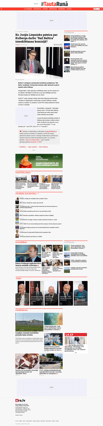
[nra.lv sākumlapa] (36, 3)
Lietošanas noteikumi (36, 421)
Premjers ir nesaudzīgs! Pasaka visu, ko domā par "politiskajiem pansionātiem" (44, 186)
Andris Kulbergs (43, 147)
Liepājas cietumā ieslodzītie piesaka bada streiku (79, 268)
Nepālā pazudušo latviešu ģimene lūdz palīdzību (78, 52)
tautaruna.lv (17, 44)
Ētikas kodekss (48, 421)
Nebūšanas (53, 9)
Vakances (53, 421)
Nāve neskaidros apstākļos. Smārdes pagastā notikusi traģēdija (37, 215)
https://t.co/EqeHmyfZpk (32, 140)
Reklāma (20, 421)
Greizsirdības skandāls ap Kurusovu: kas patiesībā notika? (35, 211)
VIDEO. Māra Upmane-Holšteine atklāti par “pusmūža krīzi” (58, 268)
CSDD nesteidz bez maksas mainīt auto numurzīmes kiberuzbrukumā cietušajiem (20, 186)
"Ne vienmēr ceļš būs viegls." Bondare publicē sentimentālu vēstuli (46, 255)
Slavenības (28, 9)
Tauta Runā (20, 31)
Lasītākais (69, 32)
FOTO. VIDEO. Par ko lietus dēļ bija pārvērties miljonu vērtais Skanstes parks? (41, 224)
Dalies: (34, 150)
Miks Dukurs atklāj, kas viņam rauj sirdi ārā (31, 202)
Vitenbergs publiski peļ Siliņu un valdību (31, 236)
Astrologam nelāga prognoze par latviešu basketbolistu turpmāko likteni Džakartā (39, 228)
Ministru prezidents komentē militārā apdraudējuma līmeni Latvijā (33, 185)
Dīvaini (45, 9)
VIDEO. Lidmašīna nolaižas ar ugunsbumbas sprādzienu (79, 261)
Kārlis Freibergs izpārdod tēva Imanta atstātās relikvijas (28, 264)
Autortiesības (43, 421)
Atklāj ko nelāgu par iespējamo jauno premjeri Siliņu (34, 198)
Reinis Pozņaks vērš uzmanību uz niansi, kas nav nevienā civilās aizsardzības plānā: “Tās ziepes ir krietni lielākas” (79, 61)
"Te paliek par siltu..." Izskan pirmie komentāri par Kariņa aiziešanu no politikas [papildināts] (38, 207)
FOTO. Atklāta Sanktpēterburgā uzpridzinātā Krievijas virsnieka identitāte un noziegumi (50, 371)
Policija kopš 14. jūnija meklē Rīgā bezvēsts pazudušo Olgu (35, 232)
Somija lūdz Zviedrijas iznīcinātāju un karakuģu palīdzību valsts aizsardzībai (79, 254)
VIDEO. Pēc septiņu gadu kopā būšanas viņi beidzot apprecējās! (57, 255)
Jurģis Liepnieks (31, 147)
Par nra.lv (17, 421)
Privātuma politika (29, 421)
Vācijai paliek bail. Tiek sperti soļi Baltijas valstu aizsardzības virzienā (78, 247)
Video (18, 278)
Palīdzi (69, 9)
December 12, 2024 (35, 142)
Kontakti (57, 421)
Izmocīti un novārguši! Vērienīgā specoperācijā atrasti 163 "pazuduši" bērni (26, 371)
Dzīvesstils (37, 9)
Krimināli (61, 9)
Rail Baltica (22, 147)
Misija (24, 421)
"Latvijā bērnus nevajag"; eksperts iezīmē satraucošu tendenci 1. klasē (38, 219)
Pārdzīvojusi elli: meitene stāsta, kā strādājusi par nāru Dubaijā (79, 45)
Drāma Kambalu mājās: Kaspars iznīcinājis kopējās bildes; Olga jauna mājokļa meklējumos (47, 270)
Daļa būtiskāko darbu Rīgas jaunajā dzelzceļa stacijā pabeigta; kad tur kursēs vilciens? (57, 186)
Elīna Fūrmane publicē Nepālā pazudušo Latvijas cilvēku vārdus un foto (78, 68)
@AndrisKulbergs (51, 131)
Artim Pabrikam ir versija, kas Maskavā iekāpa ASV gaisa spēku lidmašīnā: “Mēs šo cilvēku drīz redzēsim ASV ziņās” (79, 38)
